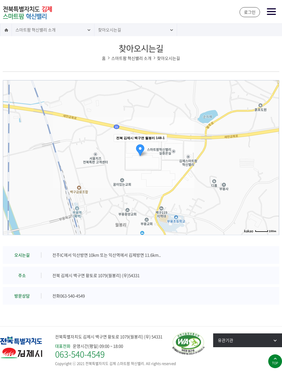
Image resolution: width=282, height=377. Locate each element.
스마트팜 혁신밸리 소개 (35, 30)
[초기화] (272, 167)
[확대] (272, 147)
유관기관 (225, 340)
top (275, 363)
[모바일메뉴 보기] (271, 12)
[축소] (272, 156)
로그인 (250, 12)
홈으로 (6, 30)
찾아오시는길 (109, 30)
